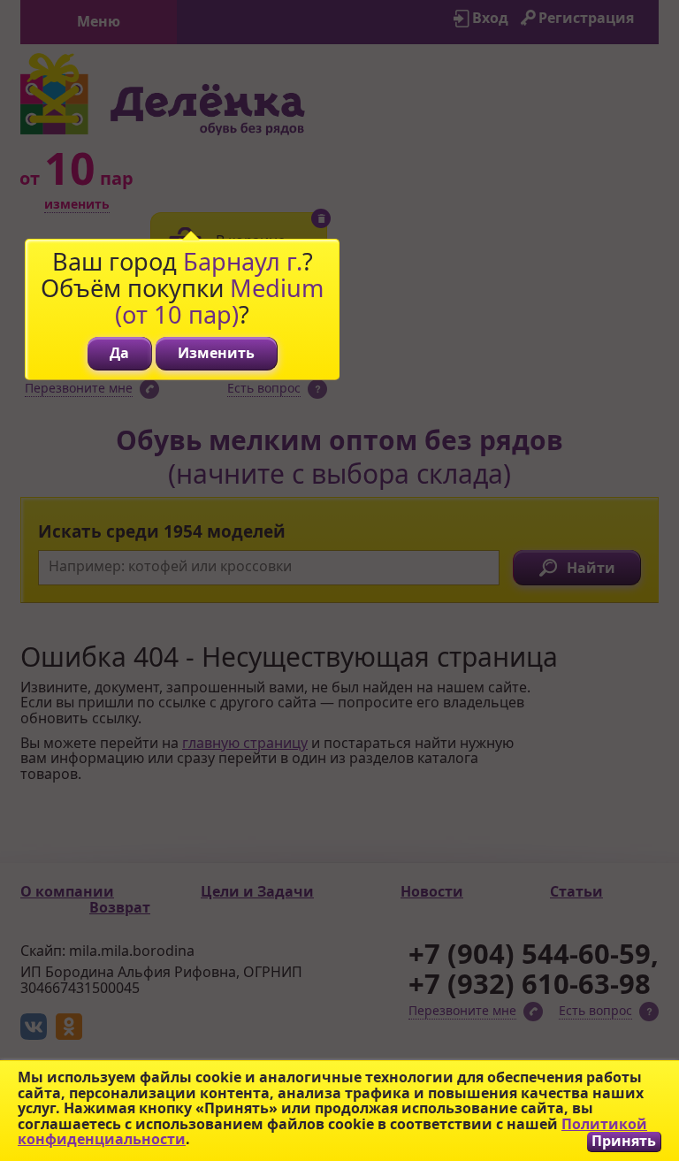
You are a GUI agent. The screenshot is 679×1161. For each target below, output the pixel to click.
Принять (623, 1141)
